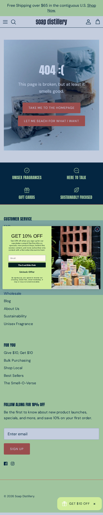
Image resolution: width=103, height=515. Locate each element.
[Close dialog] (97, 229)
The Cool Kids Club (27, 265)
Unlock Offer (26, 272)
